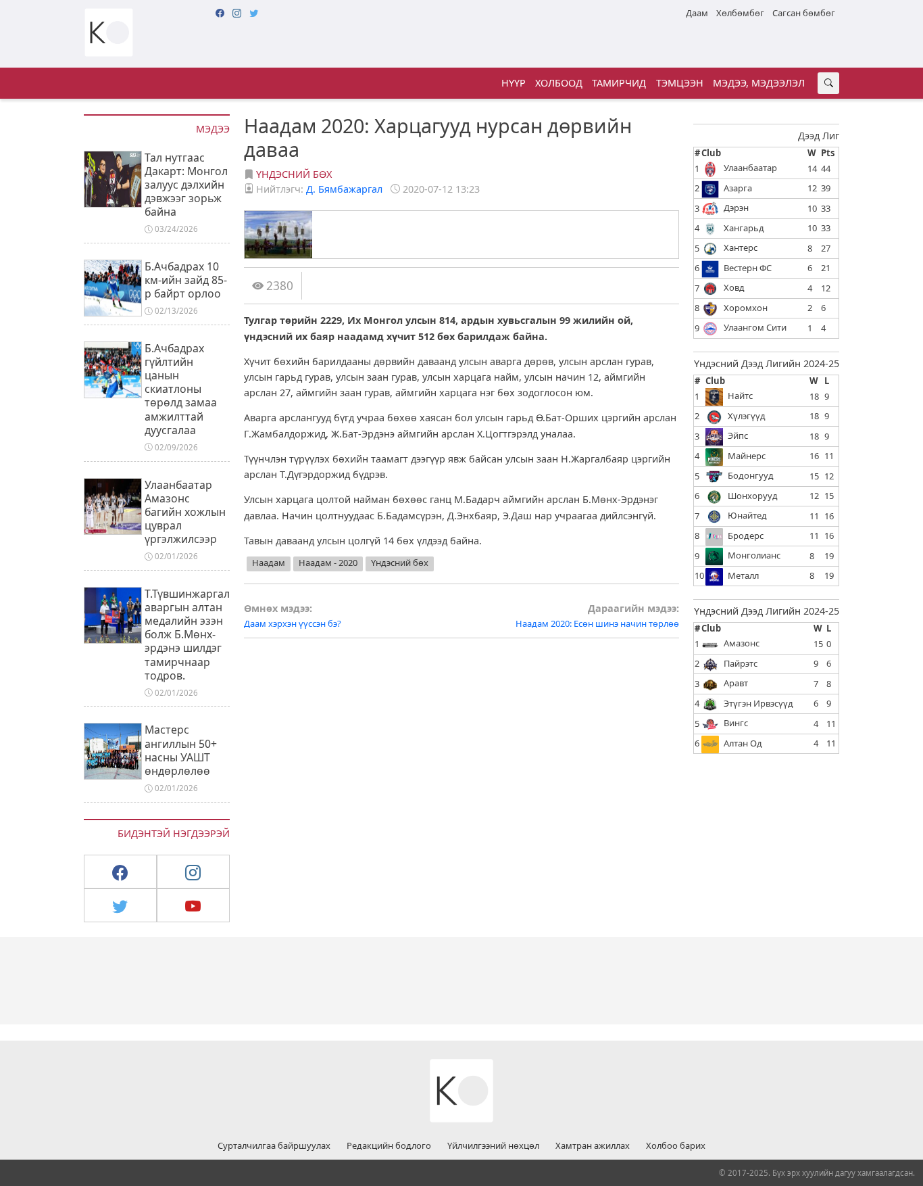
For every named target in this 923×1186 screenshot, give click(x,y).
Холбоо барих (675, 1146)
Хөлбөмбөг (740, 13)
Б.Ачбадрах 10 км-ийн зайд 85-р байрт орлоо (186, 280)
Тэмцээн (679, 82)
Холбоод (558, 82)
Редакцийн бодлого (389, 1146)
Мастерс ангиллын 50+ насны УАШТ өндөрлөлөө (181, 750)
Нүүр (513, 82)
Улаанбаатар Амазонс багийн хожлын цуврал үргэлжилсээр (185, 512)
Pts (827, 153)
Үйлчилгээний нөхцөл (493, 1146)
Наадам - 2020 (328, 562)
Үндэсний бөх (294, 174)
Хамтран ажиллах (592, 1146)
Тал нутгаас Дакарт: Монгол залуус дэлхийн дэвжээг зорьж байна (186, 185)
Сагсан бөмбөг (803, 13)
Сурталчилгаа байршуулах (274, 1146)
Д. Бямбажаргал (344, 189)
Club (711, 153)
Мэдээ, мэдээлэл (759, 82)
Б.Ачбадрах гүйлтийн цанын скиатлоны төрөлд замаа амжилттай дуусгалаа (181, 389)
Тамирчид (619, 82)
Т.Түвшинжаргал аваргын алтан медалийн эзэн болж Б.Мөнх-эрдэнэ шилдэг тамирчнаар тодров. (187, 634)
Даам (697, 13)
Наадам (268, 562)
